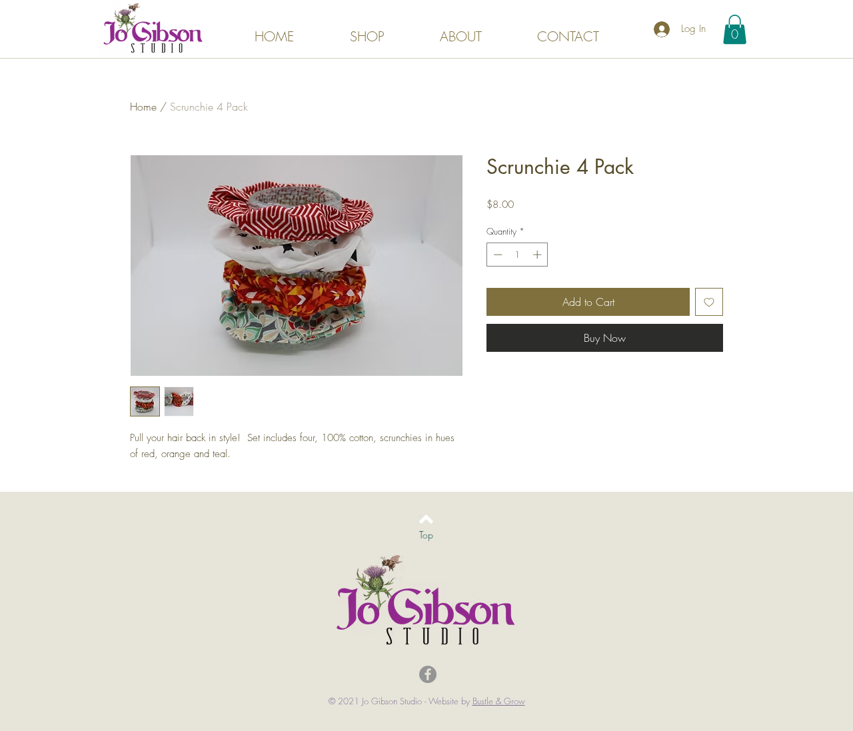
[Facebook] (427, 674)
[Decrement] (496, 254)
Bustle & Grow (498, 701)
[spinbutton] (517, 254)
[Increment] (538, 254)
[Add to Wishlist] (709, 302)
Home (143, 106)
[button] (734, 29)
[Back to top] (426, 519)
